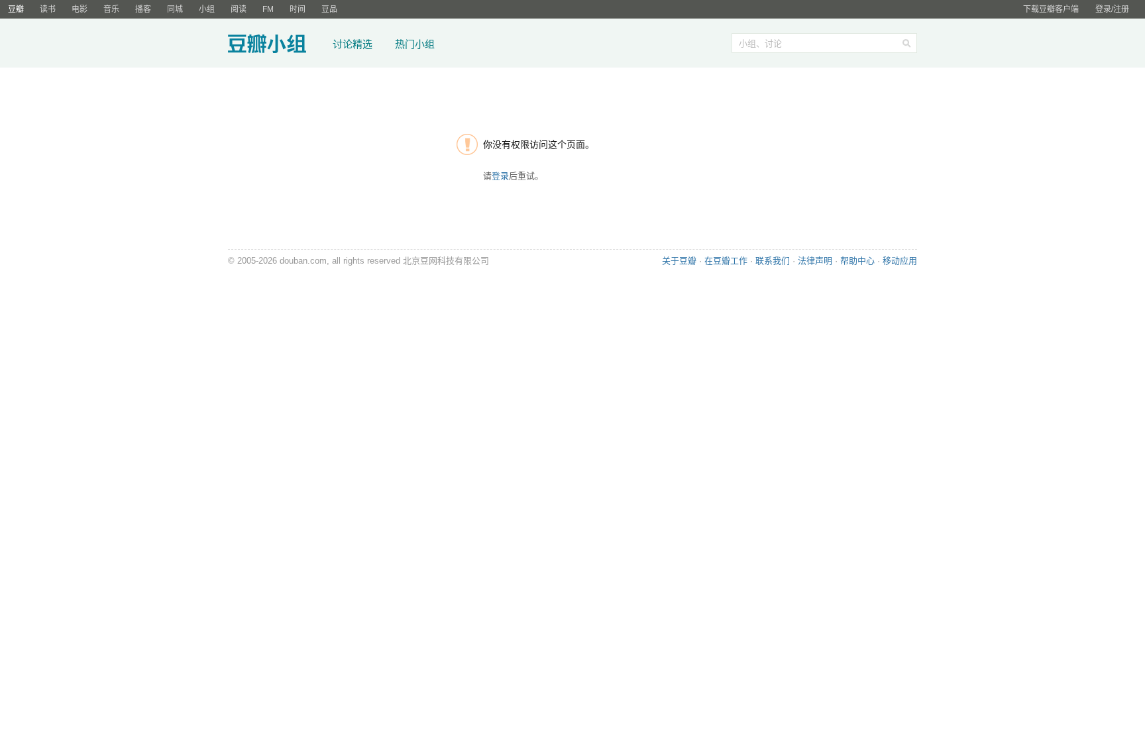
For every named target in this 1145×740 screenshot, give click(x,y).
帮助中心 (857, 261)
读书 (48, 9)
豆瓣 (16, 9)
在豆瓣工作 (725, 261)
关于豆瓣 (679, 261)
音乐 (111, 9)
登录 (500, 176)
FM (268, 9)
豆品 (329, 9)
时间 (297, 9)
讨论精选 (352, 44)
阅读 (238, 9)
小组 (207, 9)
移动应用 (900, 261)
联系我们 (772, 261)
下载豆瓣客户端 (1051, 9)
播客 (143, 9)
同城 (175, 9)
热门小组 (415, 44)
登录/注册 (1112, 9)
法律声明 (815, 261)
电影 (79, 9)
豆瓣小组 (276, 45)
